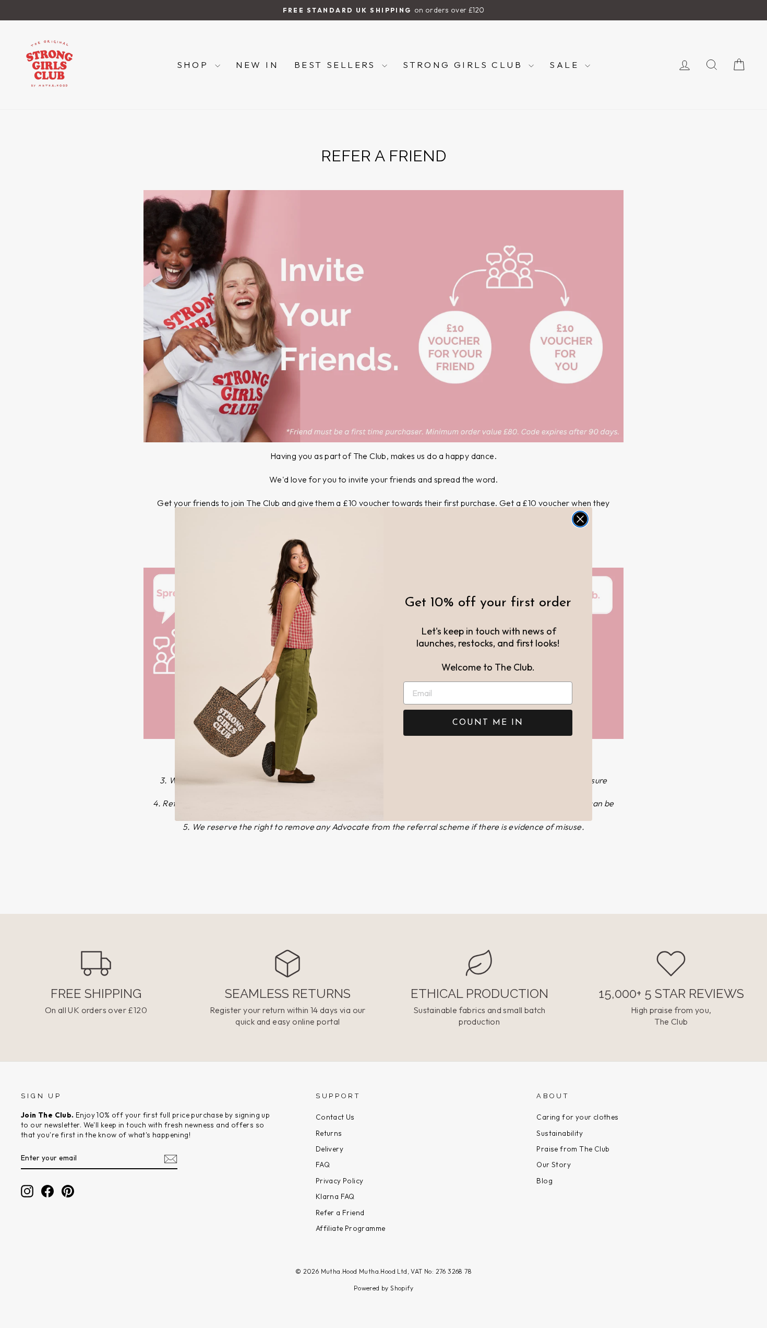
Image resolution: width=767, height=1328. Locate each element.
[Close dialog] (580, 519)
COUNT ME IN (487, 723)
